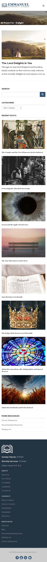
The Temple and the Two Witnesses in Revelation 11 (22, 152)
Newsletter (6, 512)
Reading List (6, 429)
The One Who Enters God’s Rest (14, 261)
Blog (3, 529)
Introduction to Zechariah (12, 297)
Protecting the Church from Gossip (16, 188)
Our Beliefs (6, 483)
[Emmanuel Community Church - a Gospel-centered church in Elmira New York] (16, 5)
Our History (6, 479)
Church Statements (9, 420)
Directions (6, 516)
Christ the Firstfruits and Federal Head (17, 407)
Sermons (5, 526)
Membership (6, 508)
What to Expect (8, 500)
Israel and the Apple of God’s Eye (15, 225)
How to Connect (8, 504)
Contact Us (6, 491)
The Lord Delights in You (17, 63)
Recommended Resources (12, 425)
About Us (5, 475)
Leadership (6, 487)
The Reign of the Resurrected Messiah (17, 333)
